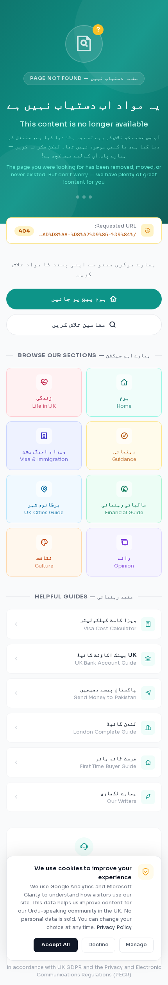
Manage (136, 945)
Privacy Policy (114, 927)
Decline (98, 945)
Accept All (55, 945)
